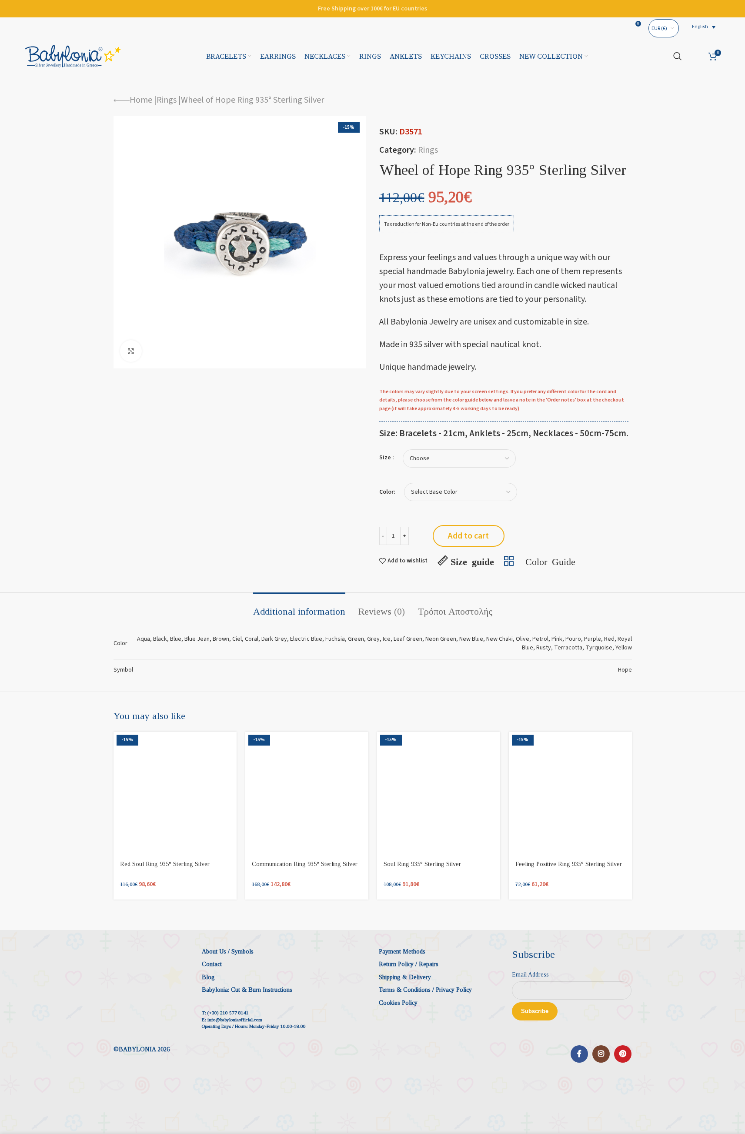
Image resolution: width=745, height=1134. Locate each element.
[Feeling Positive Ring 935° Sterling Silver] (570, 793)
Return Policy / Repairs (408, 964)
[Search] (677, 56)
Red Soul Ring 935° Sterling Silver (165, 864)
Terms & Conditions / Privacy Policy (425, 990)
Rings (167, 100)
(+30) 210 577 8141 (228, 1012)
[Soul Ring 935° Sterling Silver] (438, 793)
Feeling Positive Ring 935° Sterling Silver (568, 864)
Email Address (530, 974)
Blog (208, 977)
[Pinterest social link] (622, 1054)
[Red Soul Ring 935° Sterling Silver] (175, 793)
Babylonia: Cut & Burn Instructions (247, 990)
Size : (386, 457)
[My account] (695, 56)
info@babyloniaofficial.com (234, 1019)
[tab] (299, 607)
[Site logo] (73, 55)
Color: (387, 492)
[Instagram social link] (601, 1054)
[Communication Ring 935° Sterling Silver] (306, 793)
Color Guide (550, 560)
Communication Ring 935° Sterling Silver (304, 864)
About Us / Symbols (228, 951)
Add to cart (468, 536)
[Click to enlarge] (131, 351)
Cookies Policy (398, 1003)
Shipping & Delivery (405, 977)
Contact (212, 964)
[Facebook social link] (579, 1054)
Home (141, 100)
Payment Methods (402, 951)
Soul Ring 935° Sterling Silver (422, 864)
